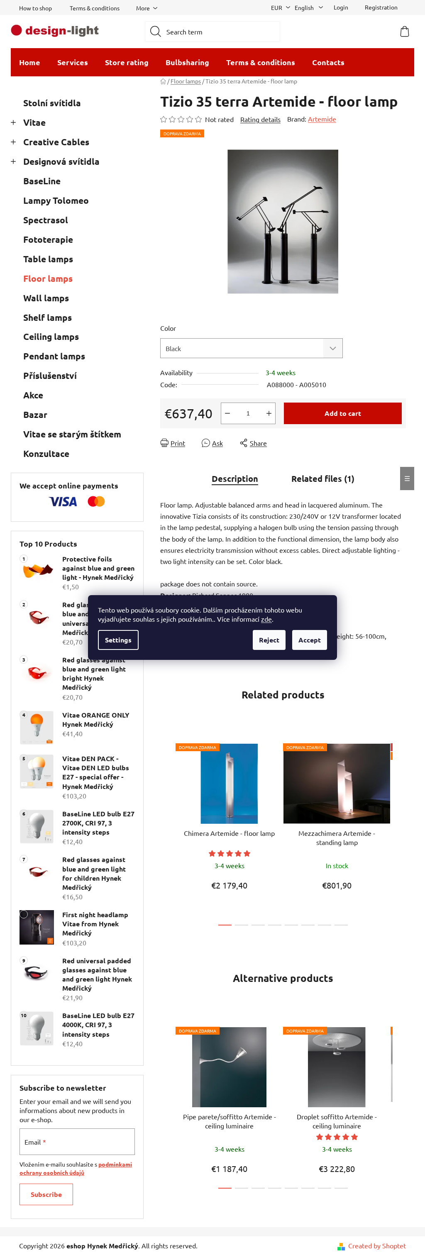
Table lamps (48, 258)
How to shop (35, 8)
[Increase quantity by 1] (269, 413)
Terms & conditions (95, 8)
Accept (309, 639)
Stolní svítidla (52, 102)
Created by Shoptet (377, 1245)
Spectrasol (45, 219)
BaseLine (42, 180)
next (399, 832)
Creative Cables (56, 141)
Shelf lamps (47, 317)
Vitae (34, 122)
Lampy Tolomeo (56, 200)
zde (266, 619)
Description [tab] (235, 478)
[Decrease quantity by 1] (227, 413)
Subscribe (46, 1194)
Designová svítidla (61, 161)
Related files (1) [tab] (322, 478)
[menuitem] (30, 62)
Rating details (260, 119)
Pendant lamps (54, 355)
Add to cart (343, 413)
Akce (33, 394)
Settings (118, 639)
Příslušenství (50, 375)
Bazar (35, 414)
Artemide (322, 119)
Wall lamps (46, 297)
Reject (269, 639)
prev (166, 832)
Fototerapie (48, 239)
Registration (381, 7)
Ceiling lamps (51, 336)
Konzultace (46, 453)
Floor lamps (48, 278)
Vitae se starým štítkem (72, 433)
